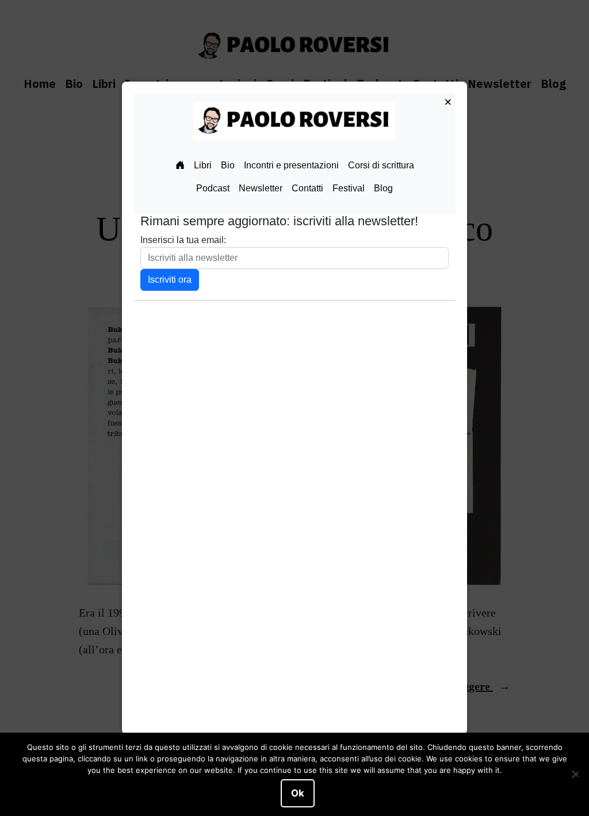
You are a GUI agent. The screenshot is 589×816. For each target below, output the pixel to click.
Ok (297, 793)
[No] (574, 774)
